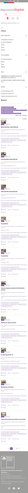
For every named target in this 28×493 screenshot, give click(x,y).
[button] (4, 28)
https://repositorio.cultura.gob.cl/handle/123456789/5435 (15, 331)
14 (16, 448)
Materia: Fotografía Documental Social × (8, 108)
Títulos (2, 47)
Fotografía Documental (22, 140)
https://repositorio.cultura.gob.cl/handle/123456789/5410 (15, 200)
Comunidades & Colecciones (7, 39)
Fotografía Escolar (13, 140)
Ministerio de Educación (15, 138)
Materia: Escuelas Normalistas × (7, 111)
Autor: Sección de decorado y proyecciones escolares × (11, 113)
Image (3, 124)
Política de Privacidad (6, 483)
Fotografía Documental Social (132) (9, 96)
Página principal (3, 23)
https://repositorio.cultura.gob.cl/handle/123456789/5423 (15, 232)
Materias (3, 50)
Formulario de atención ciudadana (15, 481)
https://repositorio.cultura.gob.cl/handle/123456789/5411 (15, 168)
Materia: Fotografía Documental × (7, 107)
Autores (2, 44)
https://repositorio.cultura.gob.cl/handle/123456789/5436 (15, 395)
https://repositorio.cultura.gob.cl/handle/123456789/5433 (15, 300)
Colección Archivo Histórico (12, 23)
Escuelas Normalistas (5, 140)
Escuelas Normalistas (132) (7, 91)
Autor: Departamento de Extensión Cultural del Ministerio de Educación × (14, 110)
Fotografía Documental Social (6, 174)
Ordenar (25, 118)
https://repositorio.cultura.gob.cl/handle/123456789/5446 (15, 429)
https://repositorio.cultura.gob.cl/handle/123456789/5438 (15, 363)
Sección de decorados (5, 138)
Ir (25, 104)
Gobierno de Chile (5, 474)
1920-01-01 (7, 124)
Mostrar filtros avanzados (21, 115)
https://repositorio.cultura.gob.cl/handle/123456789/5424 (15, 264)
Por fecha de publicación (6, 42)
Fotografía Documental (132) (7, 93)
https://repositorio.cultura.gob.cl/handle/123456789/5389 (15, 136)
